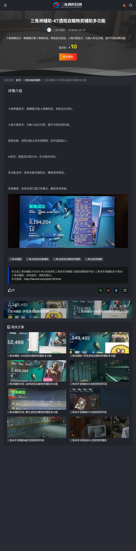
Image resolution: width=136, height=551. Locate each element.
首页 (18, 80)
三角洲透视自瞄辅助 (37, 259)
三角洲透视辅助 (94, 259)
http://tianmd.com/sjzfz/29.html (42, 279)
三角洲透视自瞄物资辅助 (67, 259)
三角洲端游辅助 (32, 80)
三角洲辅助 (59, 30)
